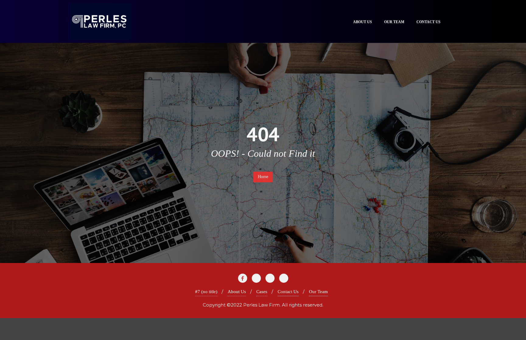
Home (263, 176)
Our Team (318, 291)
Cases (261, 291)
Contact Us (288, 291)
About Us (237, 291)
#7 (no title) (206, 291)
